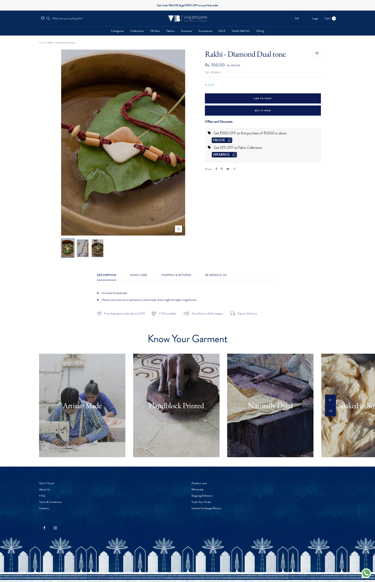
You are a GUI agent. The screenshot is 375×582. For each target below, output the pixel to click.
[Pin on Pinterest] (222, 169)
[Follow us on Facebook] (44, 527)
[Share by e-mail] (234, 169)
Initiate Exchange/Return (206, 508)
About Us (44, 489)
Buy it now (263, 110)
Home (42, 42)
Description (106, 275)
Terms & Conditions (50, 502)
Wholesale (197, 489)
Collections (137, 31)
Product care (199, 483)
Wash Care (138, 275)
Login (315, 18)
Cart (330, 18)
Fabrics (170, 31)
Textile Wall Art (241, 31)
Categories (117, 31)
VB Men (155, 31)
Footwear (186, 31)
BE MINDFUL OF (216, 275)
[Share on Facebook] (216, 169)
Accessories (205, 31)
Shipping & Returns (176, 275)
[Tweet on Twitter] (227, 169)
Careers (44, 508)
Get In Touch (46, 483)
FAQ (42, 496)
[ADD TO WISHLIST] (317, 53)
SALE (222, 31)
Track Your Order (201, 502)
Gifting (260, 31)
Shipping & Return (201, 496)
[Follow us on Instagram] (55, 527)
